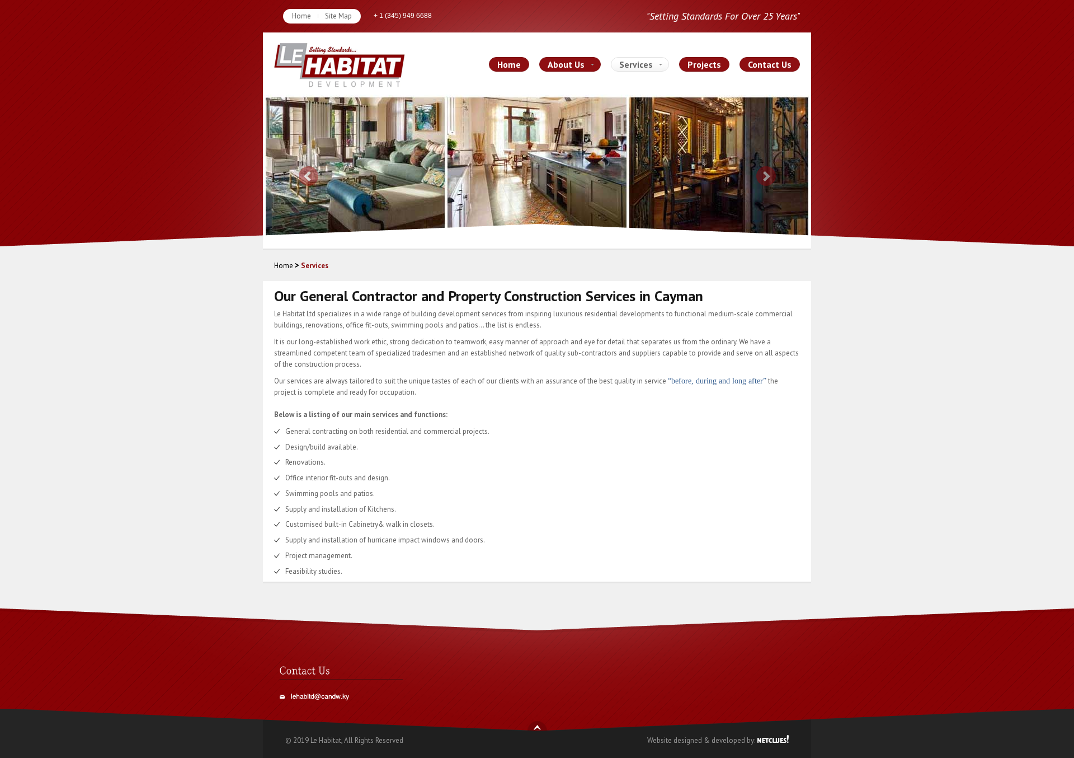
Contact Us (770, 64)
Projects (704, 64)
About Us (566, 64)
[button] (304, 172)
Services (636, 64)
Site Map (338, 16)
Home (301, 16)
